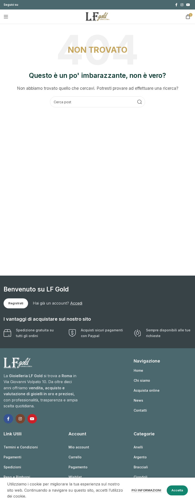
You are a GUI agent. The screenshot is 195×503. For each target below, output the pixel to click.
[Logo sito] (97, 16)
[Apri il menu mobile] (6, 16)
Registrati (15, 303)
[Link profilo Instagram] (182, 5)
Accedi (76, 303)
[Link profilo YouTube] (188, 5)
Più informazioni (147, 490)
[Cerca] (139, 101)
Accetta (177, 490)
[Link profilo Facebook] (176, 5)
